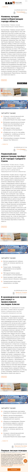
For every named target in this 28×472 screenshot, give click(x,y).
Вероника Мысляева (21, 446)
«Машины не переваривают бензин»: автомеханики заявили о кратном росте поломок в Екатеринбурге (14, 423)
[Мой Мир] (24, 83)
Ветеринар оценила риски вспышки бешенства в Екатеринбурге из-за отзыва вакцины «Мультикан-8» (14, 124)
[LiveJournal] (26, 83)
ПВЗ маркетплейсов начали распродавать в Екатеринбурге (12, 129)
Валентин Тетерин (21, 292)
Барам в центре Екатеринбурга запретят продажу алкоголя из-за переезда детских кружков (13, 417)
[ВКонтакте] (18, 83)
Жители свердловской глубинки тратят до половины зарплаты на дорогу (13, 263)
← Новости (4, 144)
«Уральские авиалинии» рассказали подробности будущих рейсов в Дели (14, 412)
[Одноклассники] (20, 83)
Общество (4, 80)
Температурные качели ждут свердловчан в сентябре (12, 282)
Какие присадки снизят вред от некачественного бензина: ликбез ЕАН (14, 278)
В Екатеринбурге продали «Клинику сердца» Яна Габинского (14, 139)
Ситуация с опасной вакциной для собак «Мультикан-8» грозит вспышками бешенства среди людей (14, 118)
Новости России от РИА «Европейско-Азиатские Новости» (10, 3)
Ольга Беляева (21, 149)
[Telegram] (22, 83)
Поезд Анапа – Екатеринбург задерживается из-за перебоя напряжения (12, 269)
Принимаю (14, 469)
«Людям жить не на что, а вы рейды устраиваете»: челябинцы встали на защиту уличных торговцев (14, 134)
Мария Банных (21, 12)
